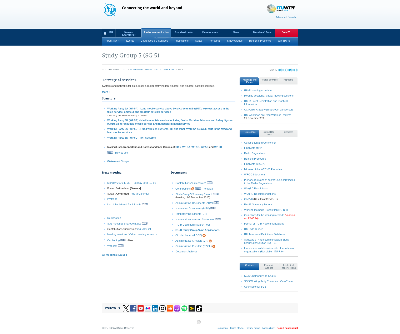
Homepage (136, 69)
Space (198, 40)
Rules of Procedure (255, 158)
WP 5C (205, 147)
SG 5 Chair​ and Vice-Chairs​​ (260, 275)
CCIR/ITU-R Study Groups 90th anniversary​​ (268, 109)
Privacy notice (253, 328)
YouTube (141, 308)
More (105, 92)
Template (208, 188)
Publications (182, 40)
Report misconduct (287, 328)
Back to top (198, 323)
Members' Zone (262, 32)
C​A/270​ (248, 199)
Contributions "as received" (190, 183)
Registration (114, 218)
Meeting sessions (117, 234)
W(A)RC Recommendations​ (260, 193)
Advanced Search (286, 17)
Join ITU (286, 32)
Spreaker (192, 308)
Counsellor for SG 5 (255, 286)
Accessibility (268, 328)
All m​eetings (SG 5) (113, 254)
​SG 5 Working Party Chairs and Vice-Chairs (268, 281)
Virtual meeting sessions (143, 234)
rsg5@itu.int (144, 229)
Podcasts (177, 308)
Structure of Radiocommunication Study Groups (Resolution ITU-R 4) (266, 241)
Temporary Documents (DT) (191, 213)
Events (130, 40)
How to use (121, 152)
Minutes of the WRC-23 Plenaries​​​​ (263, 169)
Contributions (183, 188)
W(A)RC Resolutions (256, 188)
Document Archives (186, 251)
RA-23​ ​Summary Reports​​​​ (258, 204)
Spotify (184, 308)
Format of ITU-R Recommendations (264, 223)
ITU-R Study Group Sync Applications (197, 230)
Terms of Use (237, 328)
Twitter (126, 308)
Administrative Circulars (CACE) (193, 246)
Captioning (113, 240)
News (236, 32)
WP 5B (195, 147)
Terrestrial (214, 40)
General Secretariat (128, 33)
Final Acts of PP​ (253, 148)
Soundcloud (170, 308)
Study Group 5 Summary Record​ (193, 194)
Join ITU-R (284, 40)
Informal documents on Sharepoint (194, 219)
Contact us (222, 328)
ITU (111, 32)
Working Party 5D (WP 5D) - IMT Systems (131, 137)
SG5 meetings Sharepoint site (124, 223)
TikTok (199, 308)
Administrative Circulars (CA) (191, 240)
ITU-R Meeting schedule (258, 90)
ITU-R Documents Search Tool (192, 224)
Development (210, 32)
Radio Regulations (254, 153)
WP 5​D (218, 147)
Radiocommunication (156, 32)
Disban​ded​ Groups (118, 161)
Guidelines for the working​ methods (264, 215)
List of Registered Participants (124, 204)
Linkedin (155, 308)
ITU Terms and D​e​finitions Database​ (264, 234)
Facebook (133, 308)
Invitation (112, 198)
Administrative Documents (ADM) (194, 203)
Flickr (148, 308)
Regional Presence (260, 40)
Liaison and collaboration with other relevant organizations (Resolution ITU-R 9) (269, 250)
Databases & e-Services (154, 40)
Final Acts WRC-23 (254, 164)
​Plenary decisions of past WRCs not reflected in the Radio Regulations (269, 182)
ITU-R (149, 69)
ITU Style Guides (253, 229)
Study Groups (234, 40)
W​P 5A (186, 147)
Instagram (162, 308)
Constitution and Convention (260, 142)
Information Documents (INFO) (192, 208)
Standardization (184, 32)
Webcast (112, 246)
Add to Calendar (140, 193)
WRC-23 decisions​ (254, 174)
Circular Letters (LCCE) (188, 235)
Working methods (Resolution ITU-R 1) (266, 210)
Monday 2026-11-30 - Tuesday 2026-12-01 (131, 182)
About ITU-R (113, 40)
